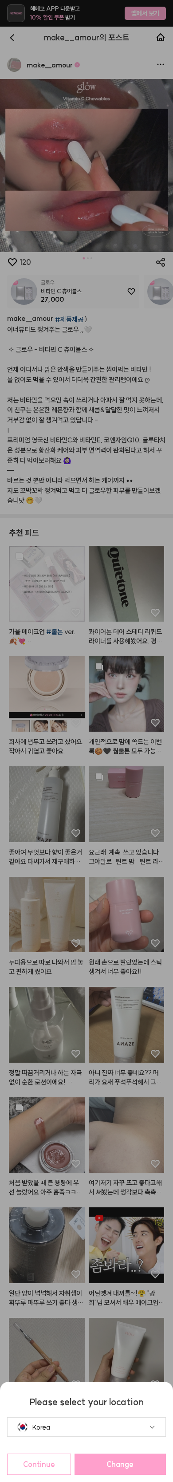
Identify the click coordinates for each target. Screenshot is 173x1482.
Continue (39, 1464)
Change (120, 1464)
